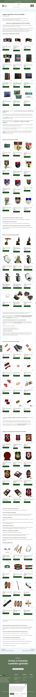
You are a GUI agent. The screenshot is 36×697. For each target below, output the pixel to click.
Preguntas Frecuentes (30, 691)
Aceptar (12, 693)
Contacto (24, 680)
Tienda (24, 678)
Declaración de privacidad (20, 695)
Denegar (16, 693)
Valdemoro (10, 528)
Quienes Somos (25, 677)
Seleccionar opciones (17, 269)
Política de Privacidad (5, 691)
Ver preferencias (23, 693)
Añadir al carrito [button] (5, 49)
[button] (25, 684)
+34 (17, 681)
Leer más (15, 448)
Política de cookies (14, 695)
